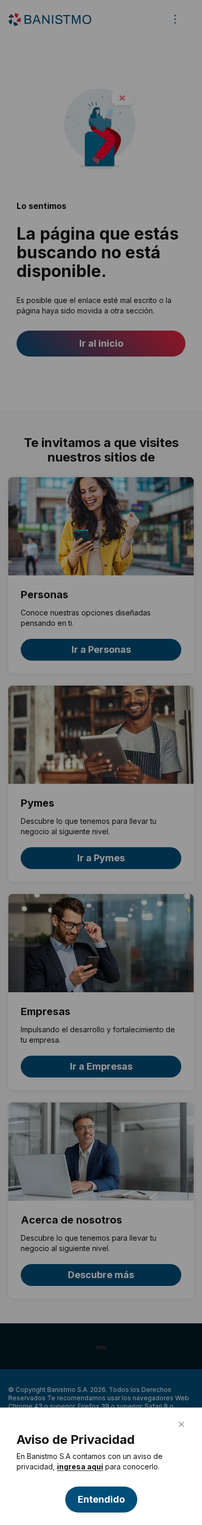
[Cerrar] (181, 1424)
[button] (101, 1500)
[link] (80, 1467)
